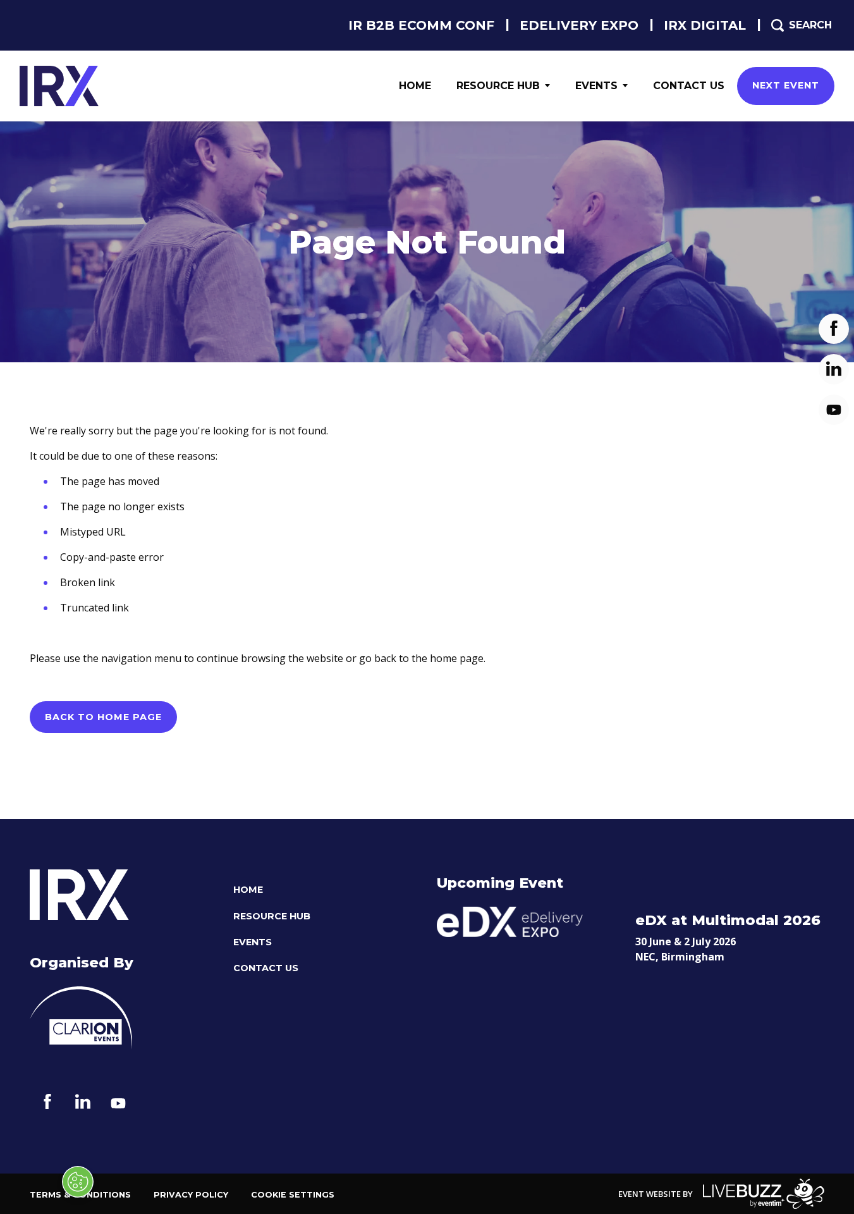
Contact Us (688, 86)
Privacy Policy (191, 1194)
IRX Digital (705, 25)
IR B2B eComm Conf (421, 25)
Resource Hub (498, 86)
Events (596, 86)
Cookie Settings (292, 1194)
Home (415, 86)
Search (810, 25)
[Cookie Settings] (78, 1182)
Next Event (785, 85)
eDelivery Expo (579, 25)
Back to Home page (103, 717)
